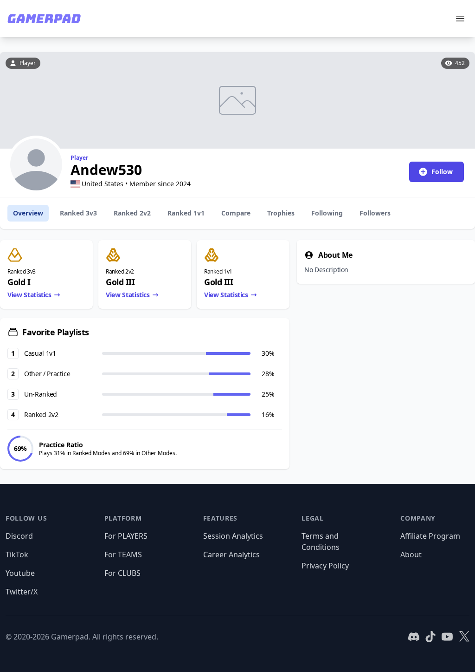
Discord (19, 536)
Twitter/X (22, 592)
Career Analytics (231, 554)
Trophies (281, 213)
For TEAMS (123, 554)
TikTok (17, 554)
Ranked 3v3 (78, 213)
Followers (375, 213)
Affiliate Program (430, 536)
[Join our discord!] (413, 636)
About (411, 554)
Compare (235, 213)
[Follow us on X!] (463, 636)
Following (327, 213)
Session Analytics (233, 536)
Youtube (20, 573)
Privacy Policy (325, 566)
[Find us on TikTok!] (430, 636)
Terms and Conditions (321, 541)
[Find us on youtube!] (447, 636)
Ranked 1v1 (186, 213)
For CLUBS (122, 573)
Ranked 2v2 (132, 213)
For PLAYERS (126, 536)
